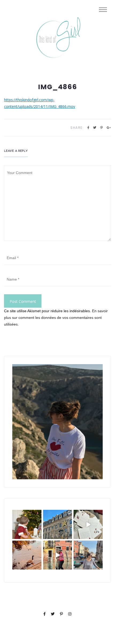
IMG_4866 (57, 87)
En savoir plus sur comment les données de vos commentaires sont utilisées (56, 317)
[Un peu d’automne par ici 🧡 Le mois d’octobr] (26, 555)
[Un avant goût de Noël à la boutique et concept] (88, 524)
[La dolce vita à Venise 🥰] (88, 555)
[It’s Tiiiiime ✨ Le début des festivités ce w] (26, 524)
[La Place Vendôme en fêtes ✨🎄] (57, 524)
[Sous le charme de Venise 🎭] (57, 555)
